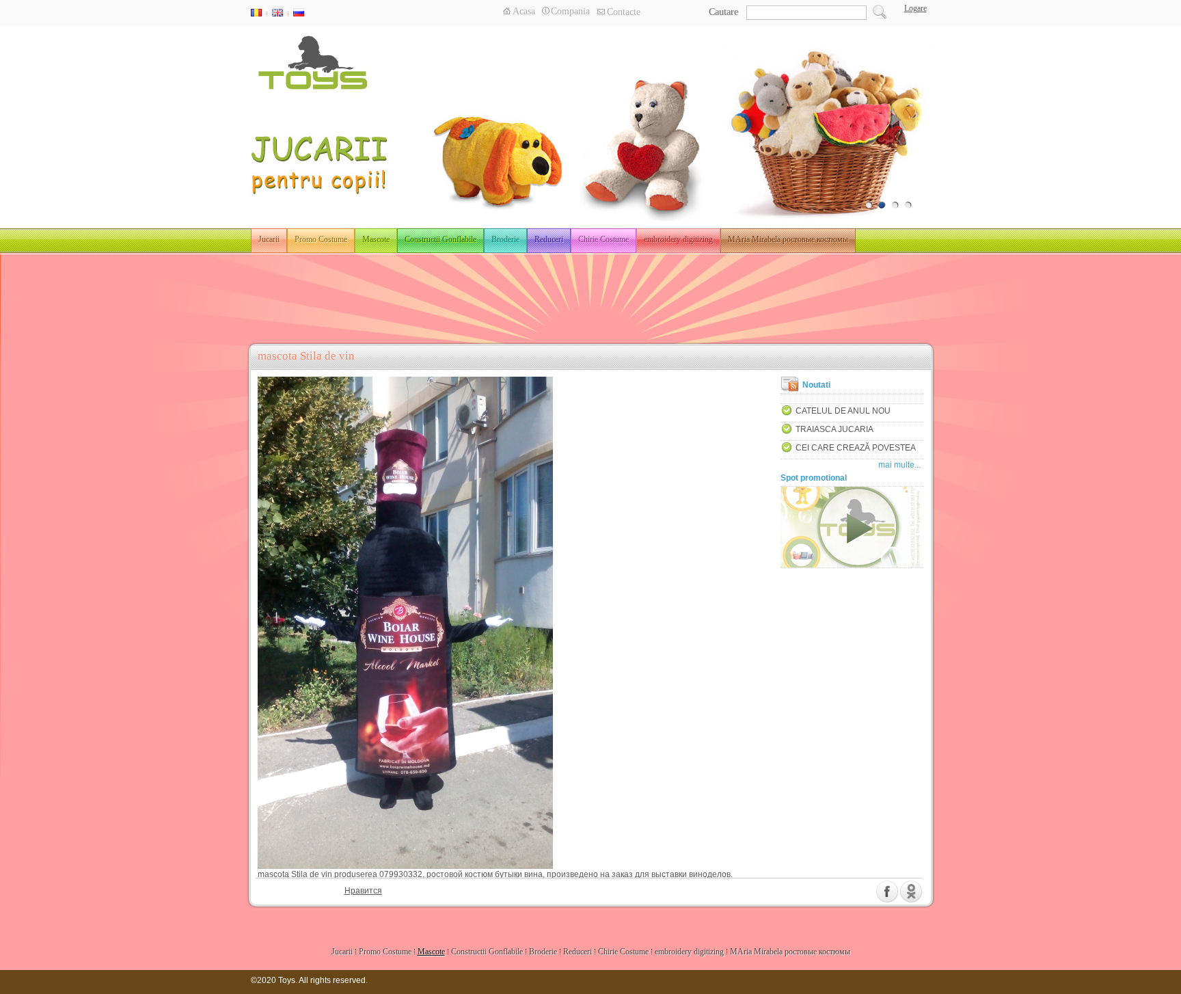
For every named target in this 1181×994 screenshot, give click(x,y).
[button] (914, 8)
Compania (570, 11)
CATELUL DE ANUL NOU (843, 411)
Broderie (505, 239)
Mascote (376, 239)
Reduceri (548, 239)
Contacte (623, 12)
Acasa (524, 11)
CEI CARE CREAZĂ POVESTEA (856, 448)
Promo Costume (321, 239)
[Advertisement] (590, 292)
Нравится (363, 891)
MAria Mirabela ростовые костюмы (788, 239)
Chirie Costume (603, 239)
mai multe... (899, 465)
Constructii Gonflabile (440, 239)
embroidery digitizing (678, 239)
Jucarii (269, 239)
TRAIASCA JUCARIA (834, 429)
